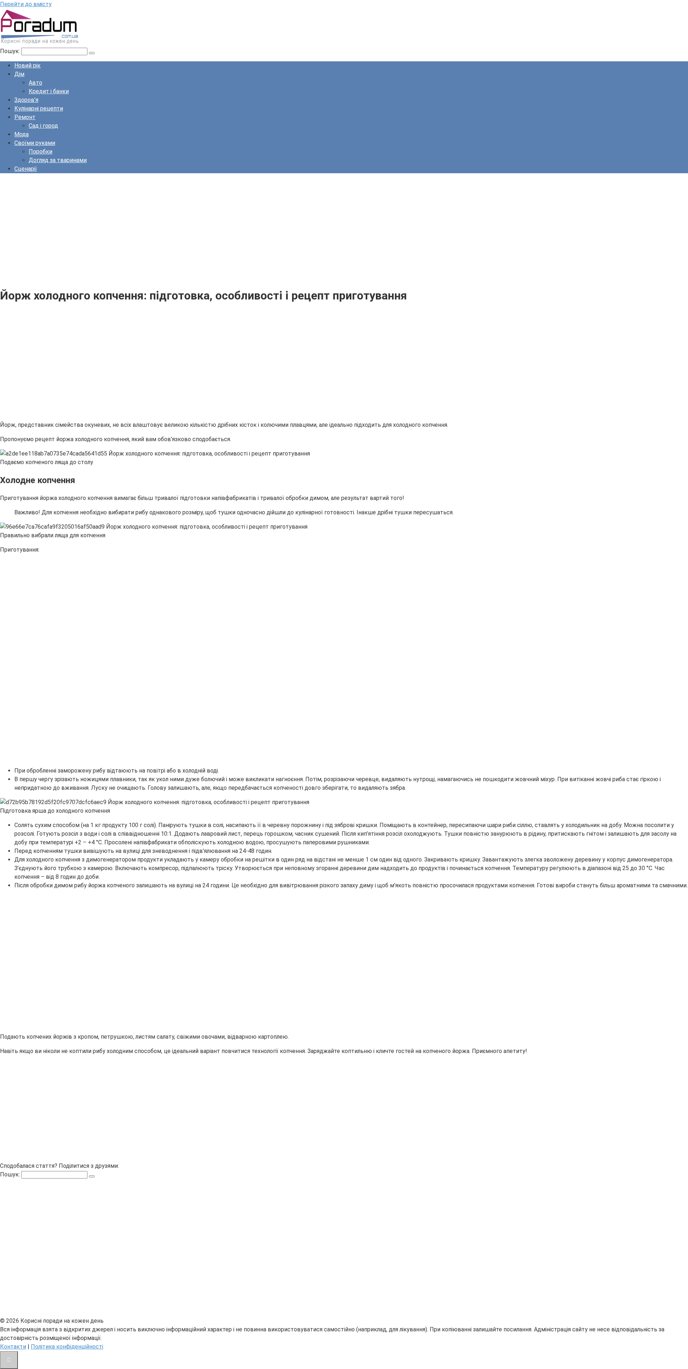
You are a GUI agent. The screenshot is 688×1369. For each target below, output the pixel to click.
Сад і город (43, 125)
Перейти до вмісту (26, 4)
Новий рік (27, 65)
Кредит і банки (49, 91)
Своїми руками (34, 143)
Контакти (13, 1346)
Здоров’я (26, 99)
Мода (21, 134)
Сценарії (25, 168)
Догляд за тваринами (58, 160)
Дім (19, 74)
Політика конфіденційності (67, 1346)
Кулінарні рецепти (38, 108)
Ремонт (24, 117)
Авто (35, 82)
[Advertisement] (215, 229)
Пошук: (10, 51)
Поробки (40, 151)
